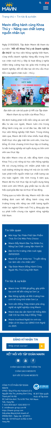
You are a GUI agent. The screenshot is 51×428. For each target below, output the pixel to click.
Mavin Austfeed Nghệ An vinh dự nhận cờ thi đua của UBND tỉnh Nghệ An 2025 (26, 323)
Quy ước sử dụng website (25, 375)
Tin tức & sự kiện (15, 281)
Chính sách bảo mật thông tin (25, 367)
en (47, 3)
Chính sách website (25, 371)
